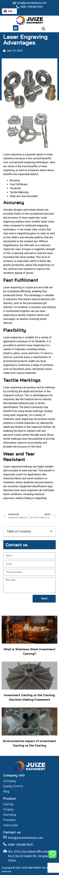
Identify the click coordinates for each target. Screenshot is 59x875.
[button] (15, 28)
